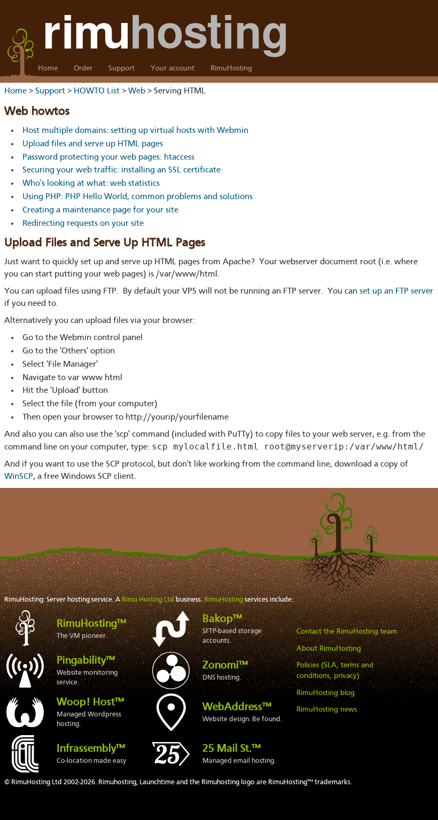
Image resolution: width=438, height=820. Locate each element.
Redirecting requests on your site (83, 223)
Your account (172, 68)
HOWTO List (97, 91)
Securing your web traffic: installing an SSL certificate (121, 170)
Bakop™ (222, 619)
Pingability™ (86, 661)
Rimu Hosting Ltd (148, 599)
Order (83, 68)
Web (136, 91)
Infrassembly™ (91, 749)
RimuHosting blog (325, 693)
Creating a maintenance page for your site (100, 210)
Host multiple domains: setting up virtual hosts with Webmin (135, 131)
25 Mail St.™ (231, 749)
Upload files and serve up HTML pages (92, 144)
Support (121, 68)
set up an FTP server (396, 291)
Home (48, 68)
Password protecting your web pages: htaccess (108, 157)
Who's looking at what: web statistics (91, 183)
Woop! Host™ (90, 702)
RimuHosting (231, 68)
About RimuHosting (328, 648)
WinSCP (18, 476)
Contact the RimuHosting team (346, 631)
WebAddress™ (236, 707)
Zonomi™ (225, 665)
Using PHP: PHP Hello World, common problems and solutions (137, 197)
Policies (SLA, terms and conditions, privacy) (334, 670)
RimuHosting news (326, 709)
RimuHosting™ (91, 624)
